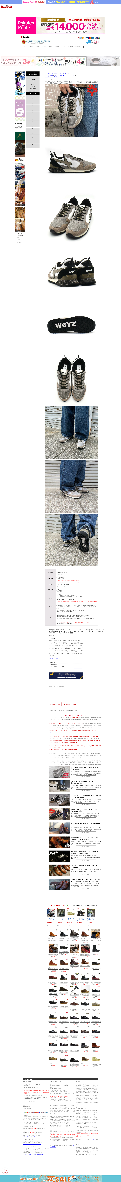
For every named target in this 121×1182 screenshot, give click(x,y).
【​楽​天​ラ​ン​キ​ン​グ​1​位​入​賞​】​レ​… (51, 919)
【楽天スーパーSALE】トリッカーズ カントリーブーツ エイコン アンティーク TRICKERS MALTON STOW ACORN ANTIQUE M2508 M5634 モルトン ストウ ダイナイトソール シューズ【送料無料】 (53, 939)
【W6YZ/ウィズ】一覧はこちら (55, 658)
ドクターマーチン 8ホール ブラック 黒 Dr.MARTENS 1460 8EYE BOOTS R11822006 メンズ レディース (64, 982)
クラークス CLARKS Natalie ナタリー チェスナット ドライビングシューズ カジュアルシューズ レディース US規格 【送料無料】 (74, 1009)
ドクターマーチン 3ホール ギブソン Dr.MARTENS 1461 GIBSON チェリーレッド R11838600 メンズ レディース (53, 983)
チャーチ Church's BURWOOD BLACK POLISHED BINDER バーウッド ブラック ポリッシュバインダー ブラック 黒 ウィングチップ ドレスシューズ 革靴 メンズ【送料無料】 (64, 1036)
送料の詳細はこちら (78, 667)
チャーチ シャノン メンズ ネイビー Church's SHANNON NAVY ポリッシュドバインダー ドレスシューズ (96, 1036)
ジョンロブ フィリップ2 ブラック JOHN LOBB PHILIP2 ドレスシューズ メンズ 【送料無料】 (85, 1022)
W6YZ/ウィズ (68, 73)
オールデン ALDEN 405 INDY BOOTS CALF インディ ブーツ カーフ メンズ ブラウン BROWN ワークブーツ (96, 1050)
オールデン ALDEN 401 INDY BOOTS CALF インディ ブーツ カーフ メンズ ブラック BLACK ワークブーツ (85, 1050)
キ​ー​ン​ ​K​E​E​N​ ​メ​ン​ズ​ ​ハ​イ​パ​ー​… (61, 919)
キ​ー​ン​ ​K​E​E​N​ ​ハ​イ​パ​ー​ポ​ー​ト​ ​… (90, 919)
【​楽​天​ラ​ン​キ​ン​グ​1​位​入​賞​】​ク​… (71, 919)
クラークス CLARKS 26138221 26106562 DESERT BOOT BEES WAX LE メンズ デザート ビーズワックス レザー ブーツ (85, 1064)
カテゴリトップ (49, 73)
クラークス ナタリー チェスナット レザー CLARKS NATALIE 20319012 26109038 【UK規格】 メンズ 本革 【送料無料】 (64, 1022)
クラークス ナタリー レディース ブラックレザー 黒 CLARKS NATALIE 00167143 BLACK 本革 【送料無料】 (53, 1007)
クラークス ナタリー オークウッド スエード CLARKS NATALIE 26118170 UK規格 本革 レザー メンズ (53, 1064)
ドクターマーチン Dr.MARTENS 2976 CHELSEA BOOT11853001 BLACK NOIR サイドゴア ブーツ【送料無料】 (85, 983)
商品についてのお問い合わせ (57, 710)
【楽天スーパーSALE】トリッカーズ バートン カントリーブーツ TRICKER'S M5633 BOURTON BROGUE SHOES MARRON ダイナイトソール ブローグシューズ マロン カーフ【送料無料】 (85, 954)
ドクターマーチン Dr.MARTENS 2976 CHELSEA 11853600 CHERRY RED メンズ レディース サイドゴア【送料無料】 (96, 983)
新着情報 (56, 77)
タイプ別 (56, 75)
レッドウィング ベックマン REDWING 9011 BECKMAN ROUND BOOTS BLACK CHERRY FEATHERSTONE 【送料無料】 (74, 966)
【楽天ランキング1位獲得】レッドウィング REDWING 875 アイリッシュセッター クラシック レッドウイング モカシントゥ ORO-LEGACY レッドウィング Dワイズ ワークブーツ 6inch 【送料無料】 (53, 969)
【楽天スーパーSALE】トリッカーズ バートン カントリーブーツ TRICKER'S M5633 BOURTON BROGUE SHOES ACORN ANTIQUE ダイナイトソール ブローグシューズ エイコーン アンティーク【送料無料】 (96, 939)
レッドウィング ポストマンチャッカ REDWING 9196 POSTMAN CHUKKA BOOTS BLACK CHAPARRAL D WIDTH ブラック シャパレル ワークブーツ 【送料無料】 (74, 1064)
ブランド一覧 (57, 73)
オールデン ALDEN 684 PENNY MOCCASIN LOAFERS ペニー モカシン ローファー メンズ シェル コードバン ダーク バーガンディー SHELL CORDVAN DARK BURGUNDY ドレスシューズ (74, 1050)
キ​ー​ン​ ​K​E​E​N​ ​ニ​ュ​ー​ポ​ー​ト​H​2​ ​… (81, 919)
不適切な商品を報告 (72, 710)
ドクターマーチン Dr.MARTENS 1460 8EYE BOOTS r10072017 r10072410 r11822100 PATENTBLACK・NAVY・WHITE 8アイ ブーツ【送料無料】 (74, 995)
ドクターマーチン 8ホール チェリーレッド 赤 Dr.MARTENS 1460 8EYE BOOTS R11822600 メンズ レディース (74, 983)
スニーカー (72, 75)
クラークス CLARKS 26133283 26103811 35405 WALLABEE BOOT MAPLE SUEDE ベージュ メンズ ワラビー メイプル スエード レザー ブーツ (96, 1064)
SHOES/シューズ (64, 75)
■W (63, 73)
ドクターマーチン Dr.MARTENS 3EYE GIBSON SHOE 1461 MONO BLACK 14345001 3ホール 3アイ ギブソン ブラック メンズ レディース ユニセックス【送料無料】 (53, 995)
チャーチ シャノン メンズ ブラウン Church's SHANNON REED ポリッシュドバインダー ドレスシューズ (85, 1036)
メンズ (77, 75)
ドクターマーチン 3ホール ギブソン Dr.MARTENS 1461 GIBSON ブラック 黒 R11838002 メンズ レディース (96, 968)
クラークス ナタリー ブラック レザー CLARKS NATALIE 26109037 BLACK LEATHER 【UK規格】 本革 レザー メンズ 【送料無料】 (96, 995)
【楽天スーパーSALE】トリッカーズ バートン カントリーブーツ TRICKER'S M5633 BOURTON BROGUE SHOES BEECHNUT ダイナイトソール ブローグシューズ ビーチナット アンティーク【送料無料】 (53, 954)
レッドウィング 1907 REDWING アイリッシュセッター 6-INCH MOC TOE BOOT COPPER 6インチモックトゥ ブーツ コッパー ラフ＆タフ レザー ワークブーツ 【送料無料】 (64, 969)
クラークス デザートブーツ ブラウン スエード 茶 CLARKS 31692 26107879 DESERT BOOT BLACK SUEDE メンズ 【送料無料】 (64, 993)
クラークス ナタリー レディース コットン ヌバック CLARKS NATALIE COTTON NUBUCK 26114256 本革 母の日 (96, 1009)
